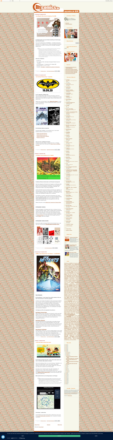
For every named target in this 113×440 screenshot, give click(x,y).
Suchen (78, 328)
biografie (68, 269)
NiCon (72, 316)
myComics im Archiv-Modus (74, 237)
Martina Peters (73, 308)
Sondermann (66, 326)
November (67, 353)
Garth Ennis (69, 295)
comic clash (68, 273)
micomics (67, 151)
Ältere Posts (60, 424)
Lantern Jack (66, 305)
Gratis (65, 297)
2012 (66, 380)
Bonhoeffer (74, 269)
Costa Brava (77, 284)
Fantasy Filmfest (75, 291)
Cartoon (65, 271)
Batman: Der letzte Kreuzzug (42, 133)
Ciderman (65, 272)
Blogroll (70, 269)
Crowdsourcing (75, 285)
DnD (66, 100)
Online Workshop (69, 317)
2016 (66, 376)
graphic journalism (68, 296)
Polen (72, 320)
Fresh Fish (67, 135)
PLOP (68, 320)
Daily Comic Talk (69, 286)
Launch (69, 305)
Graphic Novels (76, 296)
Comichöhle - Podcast (69, 224)
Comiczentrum (71, 284)
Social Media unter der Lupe (70, 116)
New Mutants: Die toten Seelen (41, 312)
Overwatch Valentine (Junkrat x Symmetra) (72, 161)
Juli (66, 365)
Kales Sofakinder (68, 99)
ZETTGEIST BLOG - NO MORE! (70, 212)
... (66, 227)
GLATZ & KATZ (68, 221)
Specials (74, 326)
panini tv (76, 318)
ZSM (72, 339)
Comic (68, 272)
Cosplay (74, 284)
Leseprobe (69, 306)
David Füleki (70, 287)
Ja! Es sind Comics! (69, 225)
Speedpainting (77, 326)
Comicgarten (70, 280)
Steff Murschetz (66, 328)
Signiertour (65, 325)
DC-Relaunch (76, 287)
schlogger (67, 184)
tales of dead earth (70, 330)
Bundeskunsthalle (75, 270)
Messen (65, 311)
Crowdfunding (71, 285)
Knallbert (74, 304)
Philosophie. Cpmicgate (72, 319)
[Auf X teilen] (57, 71)
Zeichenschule (66, 338)
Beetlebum (68, 96)
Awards (76, 267)
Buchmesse (69, 270)
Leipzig (75, 305)
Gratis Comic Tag (70, 297)
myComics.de (66, 315)
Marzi (70, 309)
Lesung (76, 306)
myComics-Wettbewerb (69, 314)
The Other (69, 331)
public (78, 320)
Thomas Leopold (73, 331)
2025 (66, 345)
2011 (66, 381)
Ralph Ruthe (68, 321)
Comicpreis (70, 281)
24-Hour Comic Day (40, 215)
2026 (66, 344)
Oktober (67, 354)
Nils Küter (75, 316)
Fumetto (77, 294)
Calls (78, 270)
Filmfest (73, 292)
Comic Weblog (68, 93)
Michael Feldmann (73, 311)
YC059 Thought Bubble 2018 (70, 145)
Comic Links (70, 274)
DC (73, 287)
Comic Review (68, 83)
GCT (71, 295)
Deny (23, 435)
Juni (66, 366)
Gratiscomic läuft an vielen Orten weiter (43, 342)
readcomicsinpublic (73, 321)
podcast (70, 320)
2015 (66, 377)
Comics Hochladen (67, 282)
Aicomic (67, 141)
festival (68, 292)
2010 (66, 382)
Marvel (76, 308)
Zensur (69, 339)
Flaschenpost (76, 292)
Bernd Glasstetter (77, 268)
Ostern (78, 317)
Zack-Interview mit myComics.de (70, 73)
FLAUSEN (67, 105)
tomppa (65, 332)
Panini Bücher (68, 318)
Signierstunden (77, 324)
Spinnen (72, 327)
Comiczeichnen (66, 284)
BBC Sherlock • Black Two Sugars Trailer (71, 206)
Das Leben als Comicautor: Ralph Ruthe (71, 72)
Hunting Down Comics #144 (70, 84)
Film (69, 292)
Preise (76, 320)
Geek (73, 295)
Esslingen (67, 291)
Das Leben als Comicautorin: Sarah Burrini (72, 70)
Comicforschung (66, 280)
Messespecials (68, 311)
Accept (59, 435)
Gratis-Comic (77, 297)
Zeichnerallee (66, 339)
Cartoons (72, 271)
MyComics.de (70, 395)
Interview (70, 301)
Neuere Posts (37, 424)
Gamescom (65, 295)
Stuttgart (75, 328)
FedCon (65, 292)
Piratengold (65, 320)
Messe (78, 310)
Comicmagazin (66, 281)
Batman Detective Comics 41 (42, 134)
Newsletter (68, 316)
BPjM (78, 269)
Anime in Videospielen (69, 142)
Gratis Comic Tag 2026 (73, 252)
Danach (74, 286)
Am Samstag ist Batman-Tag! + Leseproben (44, 76)
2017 (66, 375)
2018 (66, 374)
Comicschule (66, 283)
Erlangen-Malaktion (70, 290)
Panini (65, 318)
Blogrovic (67, 160)
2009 (66, 383)
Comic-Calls (69, 276)
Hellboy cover (68, 139)
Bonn (76, 269)
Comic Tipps (70, 275)
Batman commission (69, 158)
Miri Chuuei (68, 191)
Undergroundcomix (70, 333)
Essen (65, 291)
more (96, 435)
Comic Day (75, 273)
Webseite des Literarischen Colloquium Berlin (53, 202)
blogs (72, 269)
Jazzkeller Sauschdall (69, 103)
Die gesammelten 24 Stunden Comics (52, 224)
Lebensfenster (72, 305)
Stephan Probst (71, 328)
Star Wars (74, 327)
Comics (77, 281)
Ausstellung (70, 267)
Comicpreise (74, 281)
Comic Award (75, 272)
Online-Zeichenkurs (74, 317)
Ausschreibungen (66, 267)
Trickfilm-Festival (69, 332)
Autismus (73, 267)
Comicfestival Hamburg (69, 215)
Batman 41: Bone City (41, 137)
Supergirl (65, 329)
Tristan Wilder (73, 332)
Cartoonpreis (68, 271)
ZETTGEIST (68, 211)
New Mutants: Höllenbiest (40, 320)
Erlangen (65, 290)
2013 (66, 379)
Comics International (75, 282)
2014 (66, 378)
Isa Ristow (67, 154)
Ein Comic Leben (68, 205)
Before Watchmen (70, 268)
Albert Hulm (68, 157)
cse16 (78, 285)
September (67, 355)
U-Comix (65, 333)
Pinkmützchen (77, 319)
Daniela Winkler (66, 287)
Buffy (71, 270)
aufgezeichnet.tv (71, 266)
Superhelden (69, 329)
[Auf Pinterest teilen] (59, 71)
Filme (71, 292)
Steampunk (77, 327)
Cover (65, 285)
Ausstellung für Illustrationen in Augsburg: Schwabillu (46, 16)
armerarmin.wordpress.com (70, 102)
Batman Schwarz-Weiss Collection (43, 136)
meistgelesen (70, 310)
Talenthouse (66, 330)
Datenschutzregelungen (67, 393)
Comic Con (71, 273)
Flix (78, 292)
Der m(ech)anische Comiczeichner (71, 166)
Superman (73, 329)
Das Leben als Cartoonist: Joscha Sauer (71, 71)
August (67, 364)
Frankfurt (74, 293)
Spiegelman (69, 327)
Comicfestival (70, 279)
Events (70, 291)
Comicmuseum (68, 136)
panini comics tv (72, 318)
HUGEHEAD (68, 132)
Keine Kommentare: (51, 149)
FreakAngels (73, 294)
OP (66, 106)
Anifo (67, 163)
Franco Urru (67, 293)
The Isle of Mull (75, 330)
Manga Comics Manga (69, 108)
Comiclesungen (74, 280)
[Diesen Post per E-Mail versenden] (55, 71)
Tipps (78, 331)
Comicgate (68, 79)
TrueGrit (76, 332)
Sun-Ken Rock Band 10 (69, 164)
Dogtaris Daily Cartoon (69, 208)
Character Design (76, 271)
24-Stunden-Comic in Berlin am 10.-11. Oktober (45, 155)
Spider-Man (65, 327)
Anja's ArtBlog (68, 195)
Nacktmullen (75, 315)
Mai (66, 367)
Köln (76, 304)
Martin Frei (69, 308)
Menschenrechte (75, 310)
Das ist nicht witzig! (68, 167)
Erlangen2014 (75, 290)
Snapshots (77, 325)
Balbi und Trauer (68, 87)
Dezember (67, 352)
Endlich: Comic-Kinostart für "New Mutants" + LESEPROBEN (48, 253)
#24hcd (40, 216)
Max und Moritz (75, 309)
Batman (67, 268)
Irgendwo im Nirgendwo (69, 196)
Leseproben (73, 306)
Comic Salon (74, 274)
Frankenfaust (71, 293)
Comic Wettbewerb (74, 275)
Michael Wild (77, 311)
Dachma (65, 286)
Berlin (73, 268)
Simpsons (70, 325)
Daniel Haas (77, 286)
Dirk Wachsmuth (68, 129)
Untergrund (75, 333)
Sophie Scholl (71, 326)
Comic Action (71, 272)
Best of (65, 269)
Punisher (65, 321)
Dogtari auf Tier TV (68, 209)
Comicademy (66, 278)
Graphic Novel (72, 296)
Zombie (71, 339)
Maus (72, 309)
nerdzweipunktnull (69, 198)
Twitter (78, 332)
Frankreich (69, 294)
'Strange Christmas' (68, 171)
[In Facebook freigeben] (58, 71)
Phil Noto (68, 319)
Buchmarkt (65, 270)
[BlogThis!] (56, 71)
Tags (78, 329)
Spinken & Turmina (69, 230)
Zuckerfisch (74, 339)
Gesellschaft (75, 295)
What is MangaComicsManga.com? (71, 109)
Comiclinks (77, 280)
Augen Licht (67, 133)
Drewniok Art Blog (69, 201)
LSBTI (71, 307)
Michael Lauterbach (69, 138)
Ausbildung (77, 266)
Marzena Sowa (68, 309)
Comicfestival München (75, 279)
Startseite (48, 424)
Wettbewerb (74, 336)
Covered (67, 285)
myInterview (71, 315)
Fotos (65, 293)
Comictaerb (77, 283)
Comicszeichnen (72, 283)
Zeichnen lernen (76, 338)
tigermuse (76, 331)
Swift (76, 329)
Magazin (74, 307)
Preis (74, 320)
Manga (76, 307)
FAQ (78, 291)
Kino (68, 304)
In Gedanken (68, 199)
